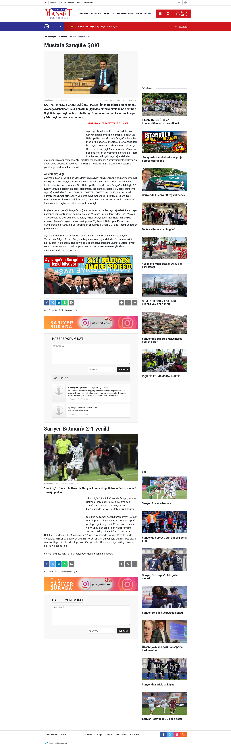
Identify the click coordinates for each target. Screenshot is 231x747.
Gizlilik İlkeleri (120, 734)
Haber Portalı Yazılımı (58, 743)
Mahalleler (143, 13)
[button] (121, 302)
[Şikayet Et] (126, 399)
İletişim (109, 734)
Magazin (109, 13)
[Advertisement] (22, 71)
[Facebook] (46, 302)
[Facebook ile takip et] (163, 734)
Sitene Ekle (88, 3)
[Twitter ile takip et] (170, 734)
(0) (81, 399)
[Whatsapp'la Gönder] (65, 302)
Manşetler (54, 3)
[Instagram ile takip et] (177, 734)
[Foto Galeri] (185, 2)
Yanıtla (73, 399)
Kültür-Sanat (125, 13)
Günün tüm (178, 26)
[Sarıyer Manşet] (58, 13)
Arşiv (79, 3)
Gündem (83, 13)
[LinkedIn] (58, 302)
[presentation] (53, 26)
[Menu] (160, 13)
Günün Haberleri (67, 3)
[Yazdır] (71, 302)
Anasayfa (51, 37)
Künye (99, 734)
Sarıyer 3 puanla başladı (89, 26)
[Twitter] (52, 302)
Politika (96, 13)
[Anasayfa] (45, 3)
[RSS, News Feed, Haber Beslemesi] (183, 734)
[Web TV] (179, 2)
